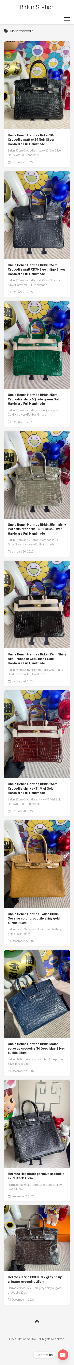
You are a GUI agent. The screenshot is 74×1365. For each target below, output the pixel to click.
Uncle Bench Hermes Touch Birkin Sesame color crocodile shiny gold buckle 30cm (34, 918)
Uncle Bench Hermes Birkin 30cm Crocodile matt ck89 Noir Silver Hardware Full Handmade (32, 139)
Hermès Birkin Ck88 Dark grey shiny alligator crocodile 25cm (35, 1279)
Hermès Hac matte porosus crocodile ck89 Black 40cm (36, 1176)
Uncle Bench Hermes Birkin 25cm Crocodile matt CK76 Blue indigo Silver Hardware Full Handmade (36, 269)
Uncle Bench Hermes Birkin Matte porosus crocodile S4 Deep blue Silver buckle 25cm (36, 1048)
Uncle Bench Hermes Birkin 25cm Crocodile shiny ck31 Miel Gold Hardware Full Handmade (32, 788)
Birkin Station (37, 7)
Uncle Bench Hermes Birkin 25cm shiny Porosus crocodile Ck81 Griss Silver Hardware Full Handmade (37, 529)
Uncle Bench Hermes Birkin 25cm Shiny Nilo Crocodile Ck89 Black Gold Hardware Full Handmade (37, 658)
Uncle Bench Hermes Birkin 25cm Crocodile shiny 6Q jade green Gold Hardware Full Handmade (34, 399)
